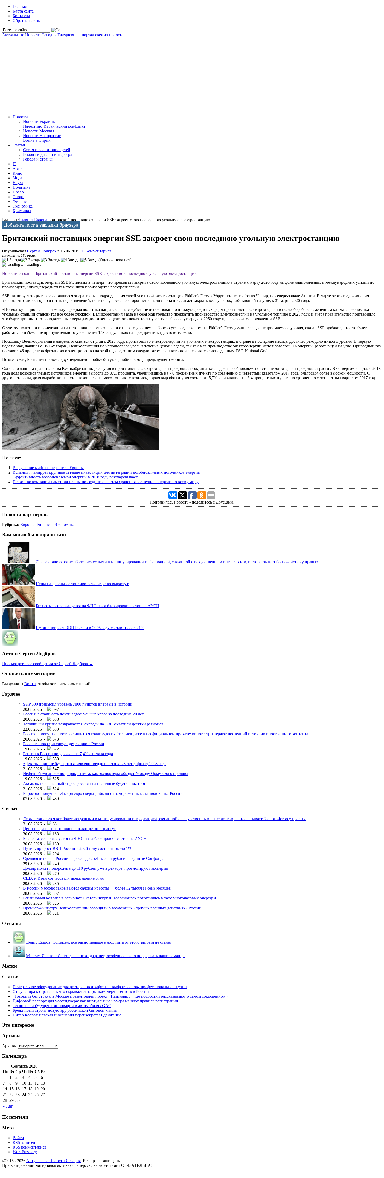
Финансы (21, 201)
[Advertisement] (159, 73)
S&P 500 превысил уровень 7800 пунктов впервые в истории (77, 704)
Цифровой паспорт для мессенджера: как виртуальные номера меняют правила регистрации (95, 1001)
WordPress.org (25, 1152)
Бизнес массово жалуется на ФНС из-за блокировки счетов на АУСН (97, 605)
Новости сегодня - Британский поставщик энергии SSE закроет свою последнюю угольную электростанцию (99, 273)
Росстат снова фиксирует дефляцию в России (63, 744)
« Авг (8, 1106)
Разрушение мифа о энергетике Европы (48, 467)
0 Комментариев (97, 251)
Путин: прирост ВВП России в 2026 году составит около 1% (90, 627)
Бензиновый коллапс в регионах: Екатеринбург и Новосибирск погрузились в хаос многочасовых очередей (119, 898)
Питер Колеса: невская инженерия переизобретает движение (67, 1015)
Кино (17, 173)
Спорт (18, 196)
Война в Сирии (37, 140)
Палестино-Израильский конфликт (54, 126)
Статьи (19, 145)
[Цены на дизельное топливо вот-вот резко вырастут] (18, 584)
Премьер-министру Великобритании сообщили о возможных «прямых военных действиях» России (112, 908)
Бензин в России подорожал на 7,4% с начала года (68, 753)
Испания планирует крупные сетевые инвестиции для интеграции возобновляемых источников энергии (106, 472)
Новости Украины (39, 121)
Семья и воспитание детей (46, 149)
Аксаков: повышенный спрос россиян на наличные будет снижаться (84, 783)
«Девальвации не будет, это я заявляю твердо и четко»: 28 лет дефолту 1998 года (94, 763)
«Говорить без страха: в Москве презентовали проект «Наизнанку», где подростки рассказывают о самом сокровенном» (120, 996)
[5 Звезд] (88, 260)
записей (24, 1142)
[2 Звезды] (31, 260)
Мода (17, 178)
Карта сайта (23, 11)
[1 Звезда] (11, 260)
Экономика (23, 206)
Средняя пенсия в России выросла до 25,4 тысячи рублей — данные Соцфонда (93, 858)
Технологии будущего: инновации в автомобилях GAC (62, 1005)
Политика (21, 187)
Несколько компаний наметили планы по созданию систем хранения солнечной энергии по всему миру (106, 482)
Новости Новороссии (42, 135)
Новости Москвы (38, 131)
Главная (20, 6)
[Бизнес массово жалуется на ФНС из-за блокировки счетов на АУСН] (18, 605)
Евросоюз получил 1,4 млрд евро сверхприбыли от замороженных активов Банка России (103, 793)
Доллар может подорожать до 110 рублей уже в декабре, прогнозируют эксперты (95, 868)
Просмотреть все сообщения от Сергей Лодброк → (47, 663)
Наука (18, 182)
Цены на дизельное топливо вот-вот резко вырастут (82, 584)
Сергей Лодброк (41, 251)
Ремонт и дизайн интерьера (47, 154)
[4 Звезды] (70, 260)
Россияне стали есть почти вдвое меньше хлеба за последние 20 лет (83, 714)
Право (18, 192)
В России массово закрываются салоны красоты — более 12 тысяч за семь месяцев (97, 888)
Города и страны (38, 159)
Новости (20, 117)
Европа (40, 219)
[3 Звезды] (51, 260)
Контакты (21, 16)
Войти (30, 684)
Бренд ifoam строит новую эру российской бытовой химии (65, 1010)
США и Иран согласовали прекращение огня (63, 878)
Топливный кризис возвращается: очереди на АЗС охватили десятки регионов (93, 724)
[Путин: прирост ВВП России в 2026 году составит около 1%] (18, 627)
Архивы (9, 1046)
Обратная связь (26, 20)
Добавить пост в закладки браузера (41, 225)
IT (14, 164)
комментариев (29, 1147)
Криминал (22, 211)
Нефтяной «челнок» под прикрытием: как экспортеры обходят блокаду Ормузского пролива (105, 773)
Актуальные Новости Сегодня (64, 35)
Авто (17, 168)
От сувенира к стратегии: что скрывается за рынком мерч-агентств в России (81, 991)
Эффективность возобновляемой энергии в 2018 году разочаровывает (75, 477)
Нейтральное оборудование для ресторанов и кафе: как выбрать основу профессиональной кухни (100, 987)
